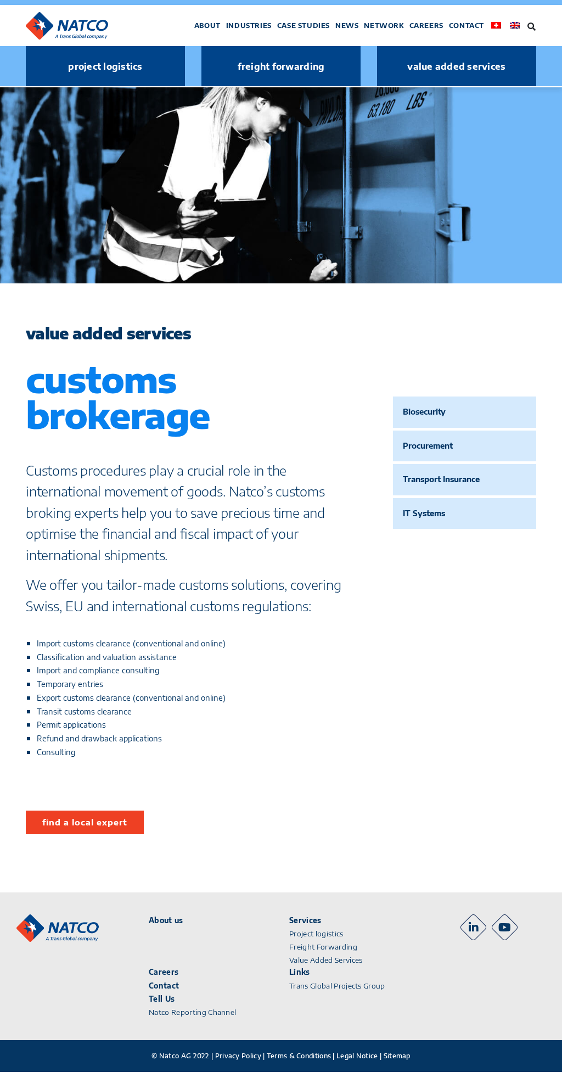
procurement (428, 445)
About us (166, 920)
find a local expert (84, 822)
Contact (466, 25)
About (207, 25)
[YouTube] (505, 927)
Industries (249, 25)
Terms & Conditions (299, 1056)
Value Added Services (326, 960)
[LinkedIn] (473, 927)
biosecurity (424, 411)
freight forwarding (281, 66)
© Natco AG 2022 (180, 1056)
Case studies (303, 25)
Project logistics (316, 933)
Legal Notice (357, 1056)
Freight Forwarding (323, 947)
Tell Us (162, 999)
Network (383, 25)
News (346, 25)
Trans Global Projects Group (337, 986)
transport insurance (441, 479)
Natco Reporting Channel (192, 1012)
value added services (456, 66)
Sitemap (397, 1056)
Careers (426, 25)
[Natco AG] (79, 26)
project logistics (105, 66)
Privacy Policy (238, 1056)
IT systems (424, 513)
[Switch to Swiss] (496, 25)
